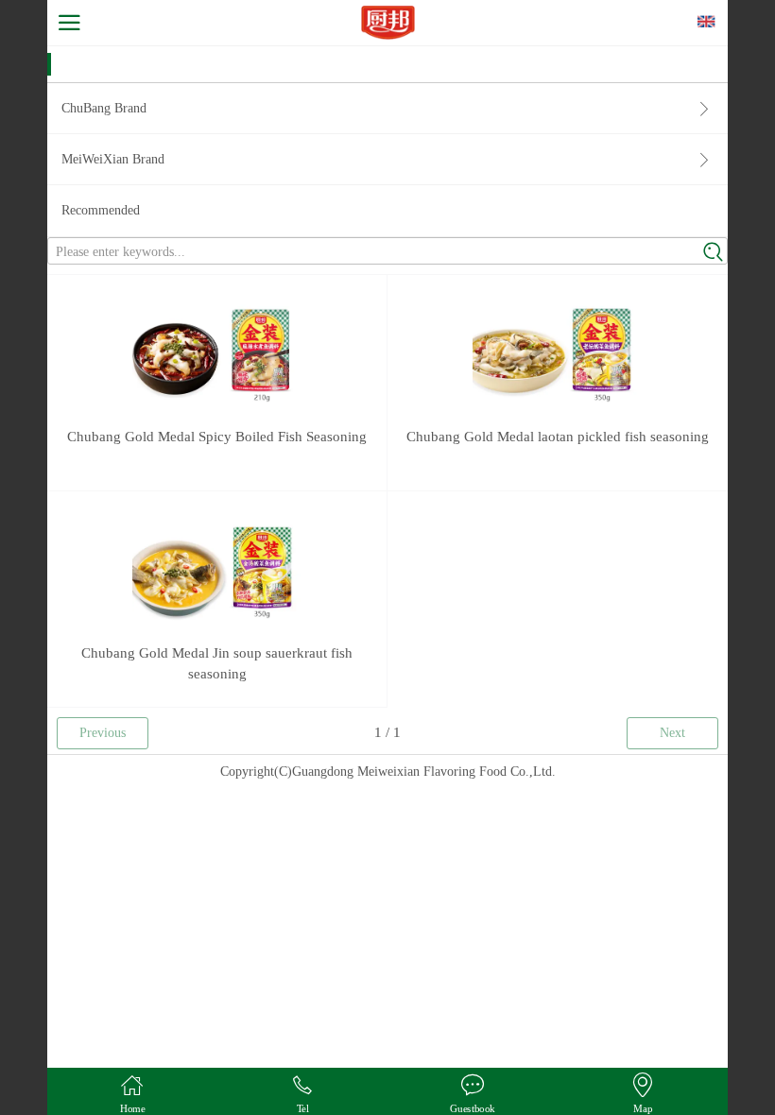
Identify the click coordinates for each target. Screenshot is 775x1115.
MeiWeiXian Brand (112, 159)
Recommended (100, 210)
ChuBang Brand (103, 108)
